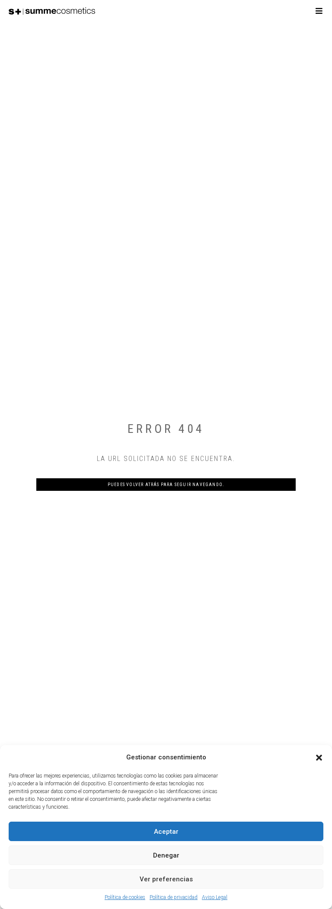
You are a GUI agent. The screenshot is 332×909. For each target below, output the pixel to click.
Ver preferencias (166, 879)
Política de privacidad (174, 897)
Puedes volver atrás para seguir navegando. (166, 484)
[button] (319, 757)
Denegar (166, 855)
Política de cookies (125, 897)
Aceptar (166, 831)
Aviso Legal (214, 897)
